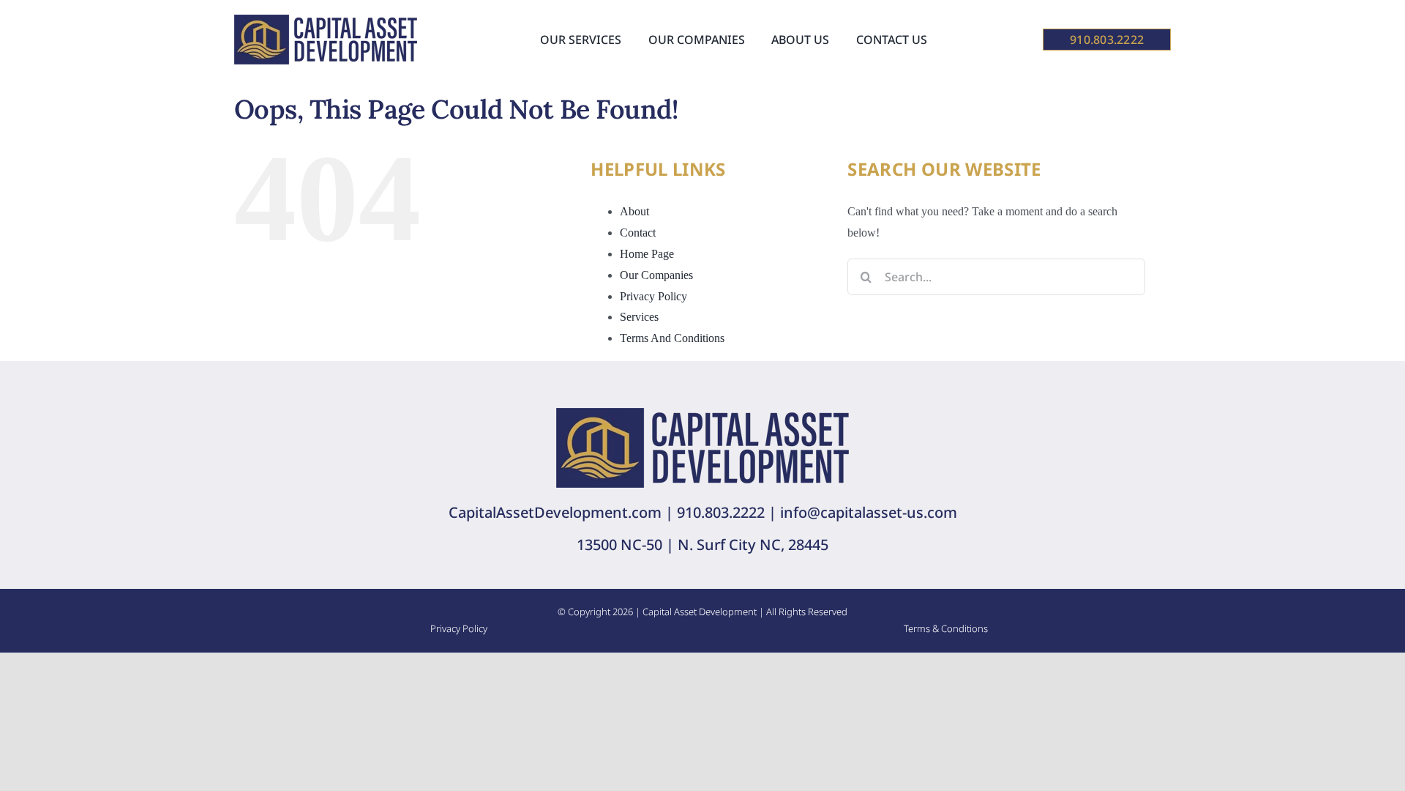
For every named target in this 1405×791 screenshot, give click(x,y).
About (634, 211)
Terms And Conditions (672, 338)
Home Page (647, 254)
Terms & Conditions (946, 628)
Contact (638, 232)
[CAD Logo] (325, 20)
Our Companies (656, 275)
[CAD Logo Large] (702, 413)
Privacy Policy (653, 296)
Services (639, 317)
